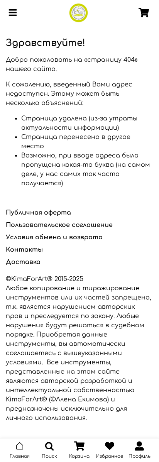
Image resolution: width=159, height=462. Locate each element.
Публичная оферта (38, 212)
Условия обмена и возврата (54, 237)
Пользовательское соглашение (59, 225)
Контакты (24, 249)
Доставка (23, 262)
